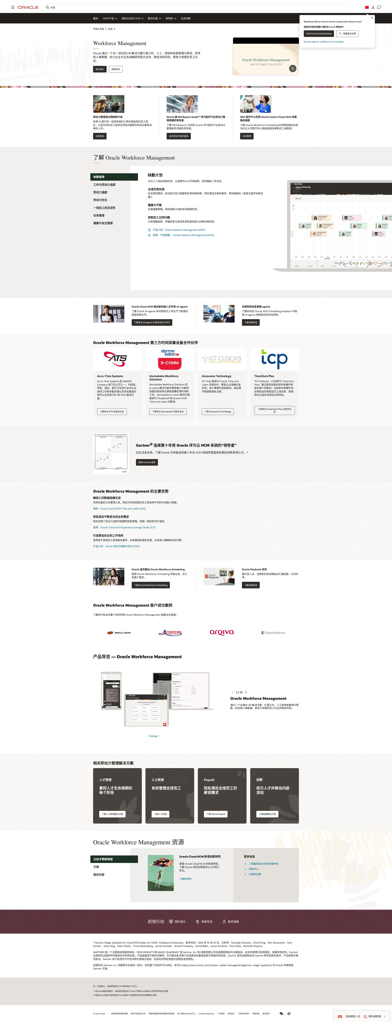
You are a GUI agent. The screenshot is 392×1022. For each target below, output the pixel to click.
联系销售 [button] (233, 921)
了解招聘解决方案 (267, 814)
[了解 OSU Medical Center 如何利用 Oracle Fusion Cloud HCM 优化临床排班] (119, 632)
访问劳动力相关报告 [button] (178, 136)
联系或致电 (375, 1016)
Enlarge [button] (154, 735)
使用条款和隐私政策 (119, 1013)
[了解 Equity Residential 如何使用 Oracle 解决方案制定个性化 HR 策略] (273, 632)
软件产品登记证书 (138, 1013)
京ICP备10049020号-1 (186, 1013)
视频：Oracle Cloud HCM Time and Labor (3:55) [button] (119, 508)
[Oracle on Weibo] (289, 1013)
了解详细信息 (250, 322)
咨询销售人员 (352, 1016)
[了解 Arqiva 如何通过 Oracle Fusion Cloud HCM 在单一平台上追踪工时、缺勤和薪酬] (221, 632)
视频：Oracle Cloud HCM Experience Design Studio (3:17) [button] (124, 527)
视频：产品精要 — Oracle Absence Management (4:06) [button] (183, 235)
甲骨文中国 (98, 28)
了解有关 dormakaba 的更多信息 (168, 411)
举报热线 (256, 1013)
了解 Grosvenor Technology (218, 411)
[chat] (339, 1016)
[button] (13, 7)
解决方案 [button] (153, 18)
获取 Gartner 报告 (146, 462)
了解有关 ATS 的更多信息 (112, 411)
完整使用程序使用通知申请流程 (161, 1013)
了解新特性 (185, 878)
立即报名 (100, 136)
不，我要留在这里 (347, 33)
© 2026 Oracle (99, 1013)
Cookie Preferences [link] (206, 1013)
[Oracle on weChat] (281, 1013)
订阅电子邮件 (243, 1013)
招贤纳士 (231, 1013)
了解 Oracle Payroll (215, 814)
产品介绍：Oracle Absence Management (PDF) (179, 229)
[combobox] (196, 7)
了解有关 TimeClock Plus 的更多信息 (274, 410)
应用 (110, 28)
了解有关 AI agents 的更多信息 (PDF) (152, 322)
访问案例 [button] (247, 136)
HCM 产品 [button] (108, 18)
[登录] (373, 7)
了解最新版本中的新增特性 (263, 863)
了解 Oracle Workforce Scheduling (150, 585)
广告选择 (221, 1013)
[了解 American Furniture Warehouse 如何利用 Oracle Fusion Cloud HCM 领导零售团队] (170, 632)
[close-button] (385, 1016)
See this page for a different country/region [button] (324, 41)
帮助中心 (254, 868)
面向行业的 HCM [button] (131, 18)
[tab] (114, 177)
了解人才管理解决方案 (112, 814)
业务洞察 (186, 18)
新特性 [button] (169, 18)
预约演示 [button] (100, 69)
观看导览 (115, 69)
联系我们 (266, 1013)
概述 (95, 18)
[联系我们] (379, 7)
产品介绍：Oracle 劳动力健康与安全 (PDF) (116, 546)
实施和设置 (255, 874)
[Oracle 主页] (28, 7)
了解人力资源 (160, 814)
